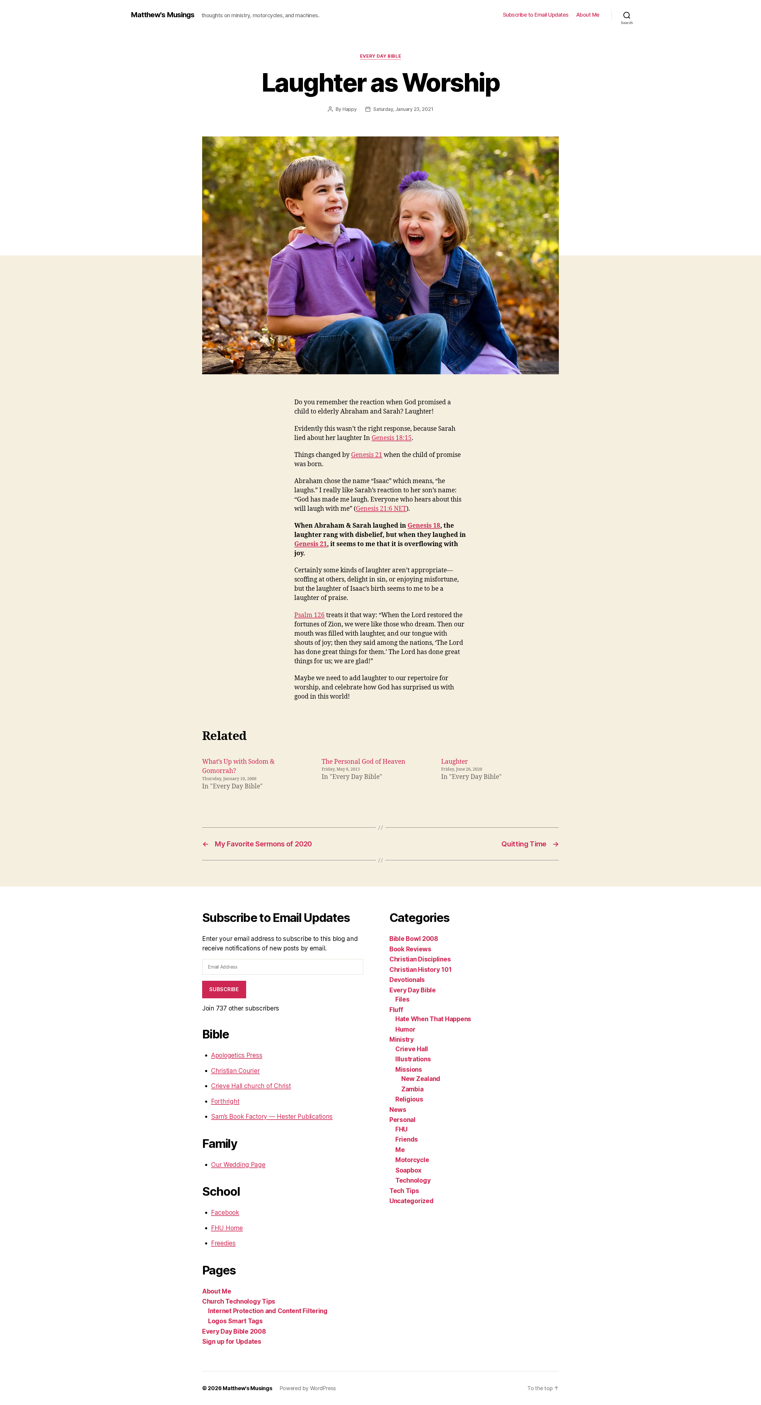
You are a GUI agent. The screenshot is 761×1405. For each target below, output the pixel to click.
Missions (408, 1069)
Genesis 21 (366, 455)
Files (402, 999)
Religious (409, 1099)
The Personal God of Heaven (363, 762)
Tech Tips (404, 1191)
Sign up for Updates (231, 1341)
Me (400, 1149)
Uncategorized (411, 1201)
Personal (402, 1119)
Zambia (412, 1089)
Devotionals (407, 979)
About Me (588, 15)
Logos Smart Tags (235, 1321)
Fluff (396, 1009)
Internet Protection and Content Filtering (268, 1311)
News (397, 1109)
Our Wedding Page (238, 1164)
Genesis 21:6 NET (381, 509)
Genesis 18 (424, 526)
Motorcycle (412, 1160)
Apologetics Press (236, 1055)
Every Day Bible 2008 (234, 1331)
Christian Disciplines (420, 959)
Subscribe (224, 989)
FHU (401, 1129)
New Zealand (420, 1078)
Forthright (225, 1101)
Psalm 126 (309, 615)
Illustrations (413, 1059)
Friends (406, 1139)
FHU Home (227, 1228)
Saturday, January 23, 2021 (403, 109)
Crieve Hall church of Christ (251, 1086)
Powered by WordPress (307, 1388)
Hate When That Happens (433, 1019)
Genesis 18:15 (392, 438)
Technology (412, 1180)
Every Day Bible (380, 56)
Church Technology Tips (238, 1301)
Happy (349, 109)
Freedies (223, 1243)
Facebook (225, 1212)
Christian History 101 (420, 969)
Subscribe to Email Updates (536, 15)
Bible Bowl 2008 (413, 938)
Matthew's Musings (162, 14)
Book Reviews (410, 949)
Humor (405, 1029)
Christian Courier (235, 1070)
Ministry (401, 1039)
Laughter (454, 762)
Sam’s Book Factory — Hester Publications (272, 1116)
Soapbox (408, 1170)
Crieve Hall (411, 1049)
